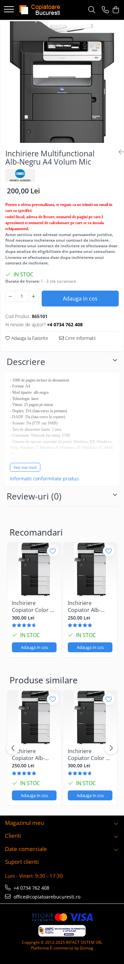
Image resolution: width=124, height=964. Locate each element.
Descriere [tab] (26, 362)
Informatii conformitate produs (44, 479)
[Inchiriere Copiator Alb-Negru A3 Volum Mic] (90, 569)
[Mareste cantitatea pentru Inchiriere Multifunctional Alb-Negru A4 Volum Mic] (33, 296)
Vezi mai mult (25, 467)
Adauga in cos (80, 298)
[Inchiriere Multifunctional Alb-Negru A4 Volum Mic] (62, 82)
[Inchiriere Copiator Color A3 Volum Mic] (34, 569)
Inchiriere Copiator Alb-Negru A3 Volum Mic (88, 607)
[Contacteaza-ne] (105, 10)
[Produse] (9, 9)
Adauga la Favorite (29, 338)
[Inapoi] (119, 151)
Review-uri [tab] (34, 496)
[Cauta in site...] (91, 10)
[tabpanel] (62, 82)
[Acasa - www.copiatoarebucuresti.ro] (41, 10)
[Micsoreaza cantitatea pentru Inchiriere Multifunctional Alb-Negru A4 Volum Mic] (10, 296)
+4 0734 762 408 (30, 888)
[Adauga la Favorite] (53, 551)
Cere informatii (80, 338)
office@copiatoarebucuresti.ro (46, 897)
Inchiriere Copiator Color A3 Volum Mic (34, 607)
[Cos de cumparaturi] (115, 10)
